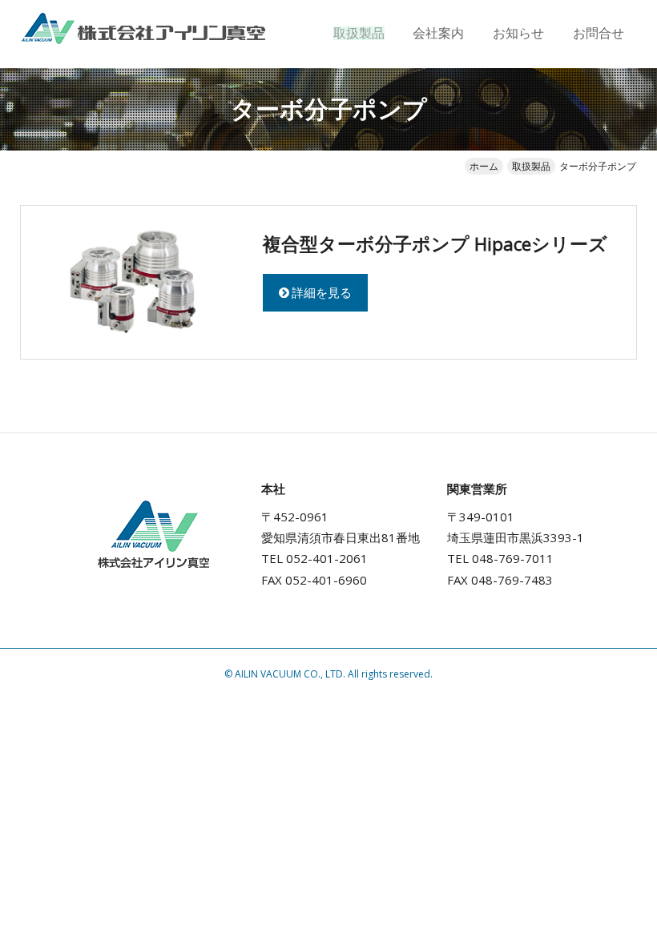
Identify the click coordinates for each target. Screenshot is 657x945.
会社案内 (438, 33)
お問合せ (598, 33)
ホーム (484, 166)
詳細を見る (322, 292)
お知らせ (518, 33)
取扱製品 (359, 33)
